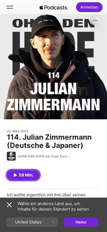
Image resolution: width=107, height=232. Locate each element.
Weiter (81, 222)
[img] (53, 7)
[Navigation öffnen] (10, 7)
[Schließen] (9, 204)
